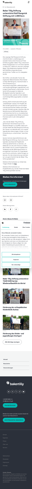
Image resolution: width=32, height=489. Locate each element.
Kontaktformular (10, 405)
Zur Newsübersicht (10, 7)
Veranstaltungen (8, 368)
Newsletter (6, 363)
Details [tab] (16, 227)
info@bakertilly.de (8, 401)
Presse (4, 441)
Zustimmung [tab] (5, 227)
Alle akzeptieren (16, 254)
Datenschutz (6, 456)
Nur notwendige (16, 264)
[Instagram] (12, 391)
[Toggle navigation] (28, 2)
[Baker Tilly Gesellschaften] (15, 383)
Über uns (5, 444)
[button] (5, 209)
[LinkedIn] (8, 391)
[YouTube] (23, 391)
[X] (16, 391)
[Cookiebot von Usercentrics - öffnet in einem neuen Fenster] (23, 223)
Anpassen (16, 259)
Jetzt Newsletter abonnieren (14, 420)
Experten (5, 438)
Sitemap (5, 465)
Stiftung (6, 51)
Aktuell (5, 359)
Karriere (5, 447)
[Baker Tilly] (7, 2)
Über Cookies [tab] (26, 227)
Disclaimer (6, 459)
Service (5, 434)
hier (15, 164)
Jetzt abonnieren (10, 184)
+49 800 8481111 (8, 399)
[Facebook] (19, 391)
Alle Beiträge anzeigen (12, 342)
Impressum (6, 462)
